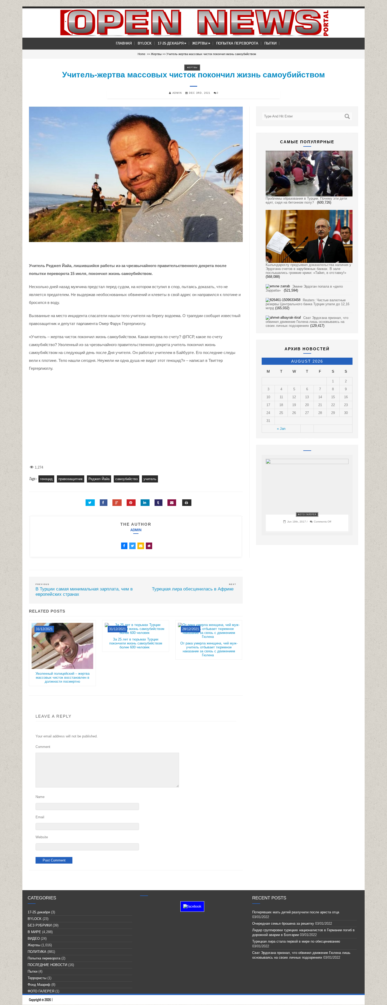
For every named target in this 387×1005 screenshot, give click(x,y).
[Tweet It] (90, 502)
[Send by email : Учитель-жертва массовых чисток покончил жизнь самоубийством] (171, 502)
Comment (43, 747)
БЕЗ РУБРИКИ (40, 925)
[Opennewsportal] (193, 23)
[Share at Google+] (117, 502)
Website (42, 837)
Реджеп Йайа (99, 479)
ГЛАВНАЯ (124, 43)
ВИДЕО (34, 938)
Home (141, 54)
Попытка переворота (237, 43)
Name (40, 797)
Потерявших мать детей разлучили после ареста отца (295, 912)
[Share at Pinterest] (131, 502)
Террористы (37, 978)
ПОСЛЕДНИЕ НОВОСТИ (47, 965)
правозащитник (70, 479)
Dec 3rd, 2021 (199, 93)
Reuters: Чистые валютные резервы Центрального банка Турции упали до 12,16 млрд (307, 304)
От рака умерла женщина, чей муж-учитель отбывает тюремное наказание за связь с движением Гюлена (208, 649)
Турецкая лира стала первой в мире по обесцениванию (297, 941)
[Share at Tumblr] (158, 502)
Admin (135, 530)
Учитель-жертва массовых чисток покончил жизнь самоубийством (193, 74)
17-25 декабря (172, 43)
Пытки (270, 43)
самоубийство (126, 479)
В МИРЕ (34, 932)
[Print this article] (186, 502)
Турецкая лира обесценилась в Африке (194, 589)
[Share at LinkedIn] (145, 502)
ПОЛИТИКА (37, 952)
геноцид (46, 479)
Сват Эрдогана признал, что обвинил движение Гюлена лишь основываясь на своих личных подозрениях (307, 322)
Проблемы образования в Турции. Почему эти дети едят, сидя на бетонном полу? (306, 200)
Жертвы (201, 43)
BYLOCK (145, 43)
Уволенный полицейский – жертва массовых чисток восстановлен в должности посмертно (63, 677)
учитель (149, 479)
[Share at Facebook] (103, 502)
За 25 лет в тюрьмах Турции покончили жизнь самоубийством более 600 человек (135, 643)
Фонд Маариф (39, 985)
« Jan (281, 429)
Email (40, 817)
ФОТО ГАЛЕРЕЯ (307, 514)
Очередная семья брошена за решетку (283, 923)
